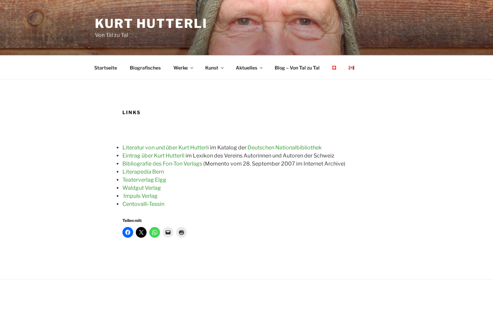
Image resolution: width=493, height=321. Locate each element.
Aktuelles (246, 68)
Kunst (211, 68)
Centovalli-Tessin (143, 204)
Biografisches (145, 68)
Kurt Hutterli (151, 23)
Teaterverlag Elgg (144, 180)
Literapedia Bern (143, 172)
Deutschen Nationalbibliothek (285, 147)
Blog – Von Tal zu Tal (297, 68)
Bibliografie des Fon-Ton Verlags (162, 163)
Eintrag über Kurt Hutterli (153, 155)
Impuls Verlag (140, 196)
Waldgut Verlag (141, 188)
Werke (180, 68)
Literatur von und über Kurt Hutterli (165, 147)
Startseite (105, 68)
